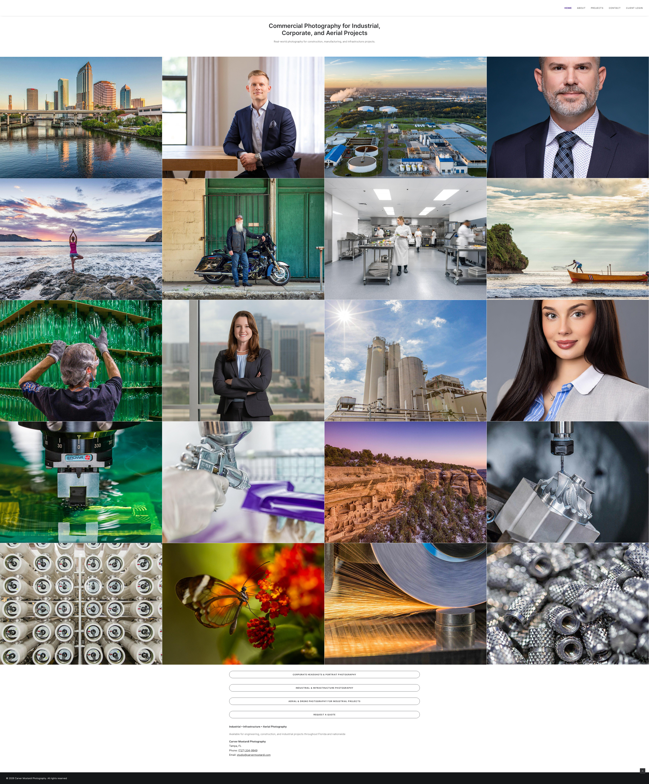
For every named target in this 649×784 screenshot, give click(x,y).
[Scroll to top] (642, 770)
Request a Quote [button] (325, 714)
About (581, 8)
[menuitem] (569, 8)
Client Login (634, 8)
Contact (615, 8)
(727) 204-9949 (247, 750)
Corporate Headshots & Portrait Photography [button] (324, 674)
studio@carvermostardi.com (254, 754)
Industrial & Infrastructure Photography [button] (324, 688)
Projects (597, 8)
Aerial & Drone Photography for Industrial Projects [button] (324, 701)
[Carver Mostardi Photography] (9, 8)
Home (568, 8)
